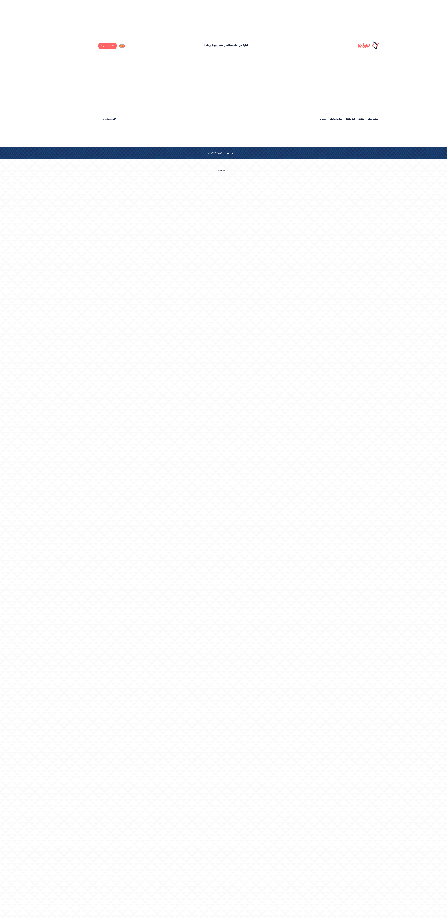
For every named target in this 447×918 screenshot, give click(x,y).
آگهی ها (227, 152)
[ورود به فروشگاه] (114, 119)
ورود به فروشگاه (108, 119)
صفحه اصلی (235, 152)
